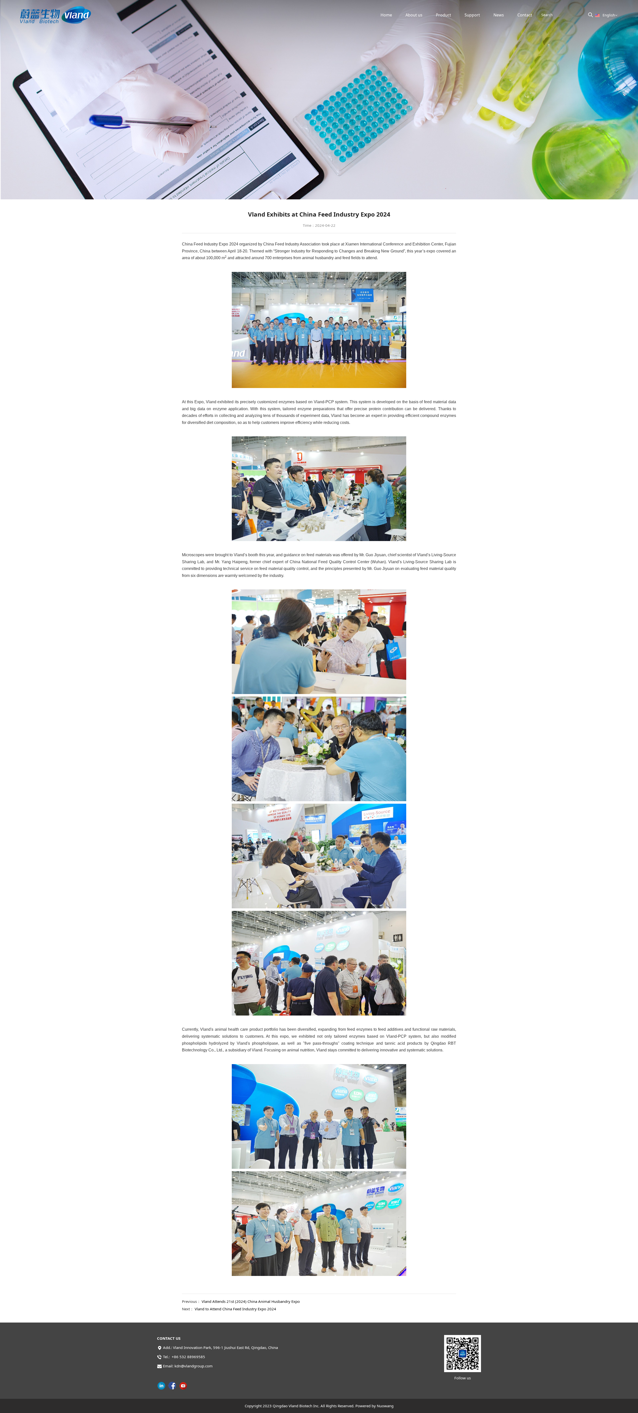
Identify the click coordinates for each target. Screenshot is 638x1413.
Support (472, 15)
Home (386, 15)
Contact (524, 15)
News (498, 15)
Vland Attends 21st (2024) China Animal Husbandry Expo (251, 1301)
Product (443, 15)
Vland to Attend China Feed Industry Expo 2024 (235, 1308)
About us (413, 15)
